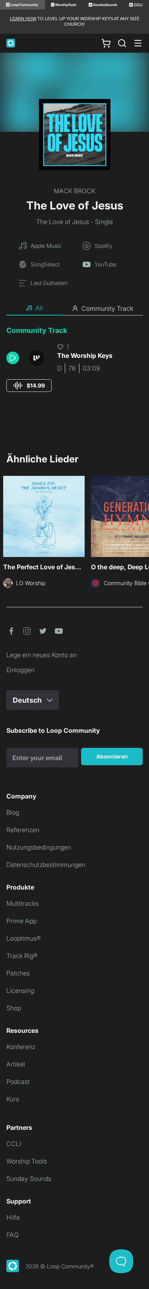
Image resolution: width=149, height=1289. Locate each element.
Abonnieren (112, 756)
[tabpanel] (74, 366)
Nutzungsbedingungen (38, 847)
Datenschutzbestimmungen (45, 865)
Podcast (18, 1082)
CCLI (13, 1144)
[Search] (122, 43)
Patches (18, 973)
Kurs (12, 1099)
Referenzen (22, 830)
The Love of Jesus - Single (74, 222)
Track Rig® (22, 956)
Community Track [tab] (107, 308)
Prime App (21, 921)
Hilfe (13, 1217)
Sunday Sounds (28, 1179)
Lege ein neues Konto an (41, 655)
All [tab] (39, 308)
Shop (13, 1008)
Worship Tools (26, 1161)
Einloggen (20, 670)
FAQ (12, 1235)
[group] (29, 385)
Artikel (15, 1064)
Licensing (20, 990)
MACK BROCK (74, 191)
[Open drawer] (138, 43)
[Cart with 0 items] (106, 43)
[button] (14, 358)
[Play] (12, 358)
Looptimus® (23, 938)
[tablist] (74, 308)
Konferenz (20, 1047)
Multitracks (22, 903)
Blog (12, 812)
